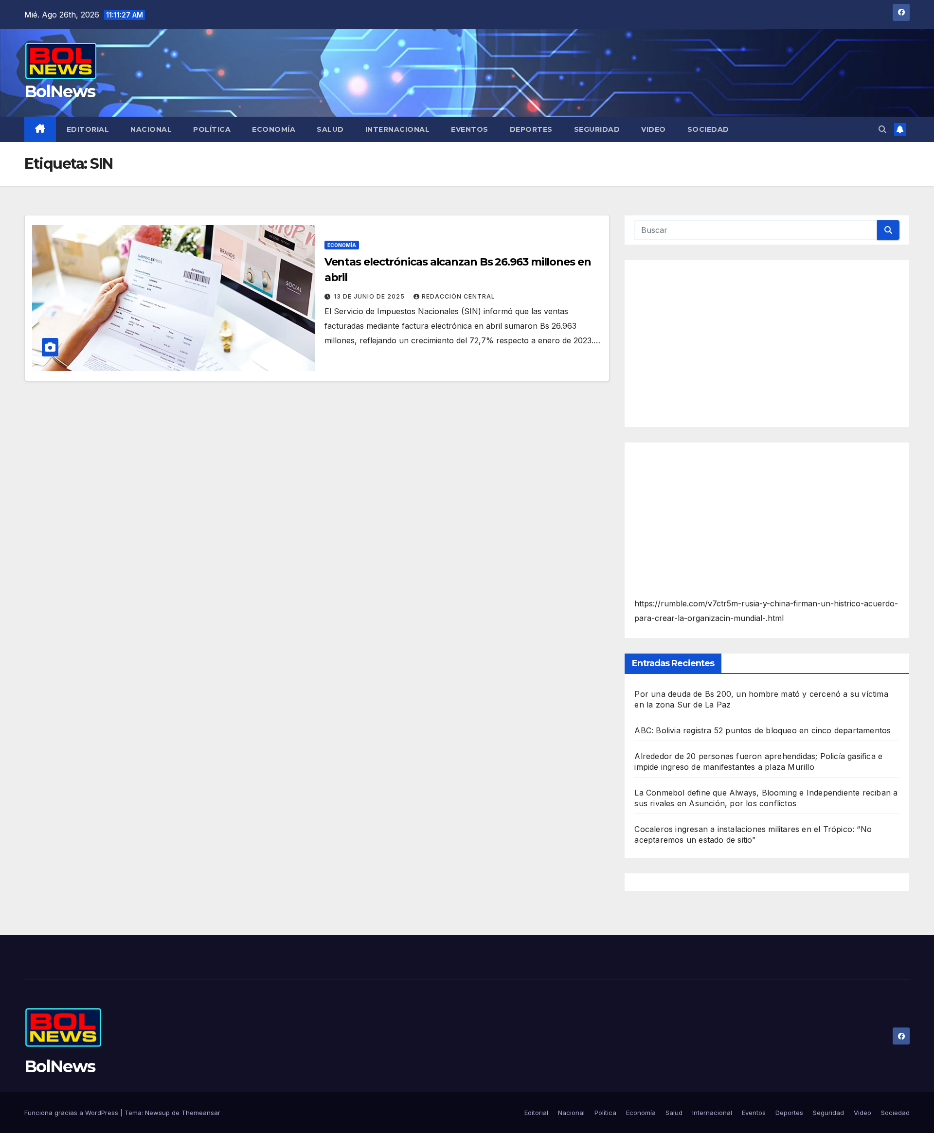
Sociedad (708, 129)
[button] (882, 129)
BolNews (59, 91)
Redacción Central (458, 296)
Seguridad (597, 129)
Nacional (151, 129)
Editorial (88, 129)
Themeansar (200, 1112)
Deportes (531, 129)
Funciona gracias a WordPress (72, 1112)
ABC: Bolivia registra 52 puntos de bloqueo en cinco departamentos (762, 730)
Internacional (397, 129)
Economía (273, 129)
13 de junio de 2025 (370, 296)
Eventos (469, 129)
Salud (330, 129)
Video (653, 129)
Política (212, 129)
